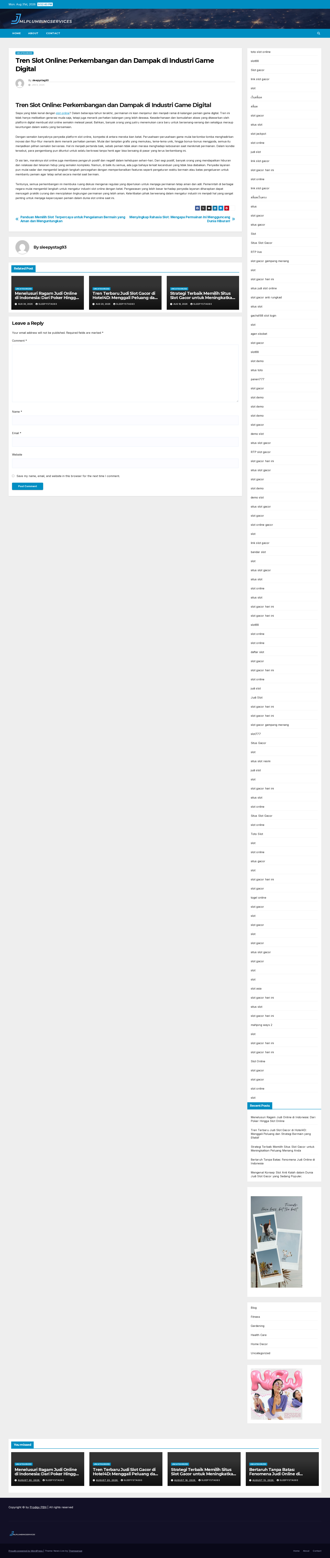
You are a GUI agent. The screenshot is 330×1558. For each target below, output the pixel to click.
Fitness (255, 1316)
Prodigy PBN (38, 1507)
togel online (258, 897)
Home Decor (259, 1344)
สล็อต (254, 106)
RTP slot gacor (261, 452)
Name (17, 411)
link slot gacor (260, 79)
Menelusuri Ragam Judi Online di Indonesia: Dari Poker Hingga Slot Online (46, 297)
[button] (318, 33)
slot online (62, 113)
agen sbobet (259, 333)
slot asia (256, 988)
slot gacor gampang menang (270, 261)
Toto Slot (257, 834)
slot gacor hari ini (262, 170)
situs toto (257, 370)
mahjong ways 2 (261, 1025)
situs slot (256, 124)
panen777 (258, 379)
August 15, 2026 (263, 1480)
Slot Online (258, 1061)
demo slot (257, 433)
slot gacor (257, 115)
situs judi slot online (264, 288)
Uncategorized (24, 53)
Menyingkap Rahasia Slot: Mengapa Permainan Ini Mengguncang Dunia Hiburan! (179, 219)
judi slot (256, 152)
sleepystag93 (40, 80)
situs (254, 206)
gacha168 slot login (263, 315)
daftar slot (257, 652)
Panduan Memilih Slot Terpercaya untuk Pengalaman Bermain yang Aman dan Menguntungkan (72, 219)
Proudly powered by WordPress (26, 1550)
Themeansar (75, 1550)
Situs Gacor (258, 743)
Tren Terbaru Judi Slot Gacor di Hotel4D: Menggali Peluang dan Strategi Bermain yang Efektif (124, 297)
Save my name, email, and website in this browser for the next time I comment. (68, 476)
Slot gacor (258, 70)
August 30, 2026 (29, 1480)
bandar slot (258, 552)
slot (253, 88)
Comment (19, 340)
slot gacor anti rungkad (266, 297)
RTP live (256, 252)
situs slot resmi (261, 761)
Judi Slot (257, 697)
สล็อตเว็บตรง (259, 197)
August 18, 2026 (185, 1480)
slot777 (256, 734)
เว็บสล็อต (256, 97)
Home (16, 33)
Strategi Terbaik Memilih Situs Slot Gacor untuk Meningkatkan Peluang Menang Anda (202, 297)
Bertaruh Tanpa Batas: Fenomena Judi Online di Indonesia (274, 1474)
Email (16, 433)
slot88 (255, 61)
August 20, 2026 (107, 1480)
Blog (254, 1307)
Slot (253, 233)
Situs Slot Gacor (262, 243)
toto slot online (261, 52)
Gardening (258, 1326)
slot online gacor (262, 524)
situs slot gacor (261, 443)
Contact (53, 33)
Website (17, 454)
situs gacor (258, 224)
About (33, 33)
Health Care (259, 1335)
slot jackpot (258, 133)
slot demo (257, 361)
